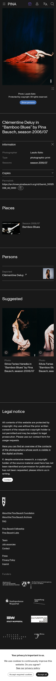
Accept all (42, 674)
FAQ (4, 521)
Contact (7, 479)
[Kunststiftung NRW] (39, 601)
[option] (28, 46)
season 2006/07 (38, 162)
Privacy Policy (8, 560)
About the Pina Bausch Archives (17, 517)
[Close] (52, 144)
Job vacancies (9, 544)
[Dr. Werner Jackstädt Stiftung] (39, 635)
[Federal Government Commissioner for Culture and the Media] (39, 584)
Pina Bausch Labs (10, 532)
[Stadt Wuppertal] (14, 618)
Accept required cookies (20, 674)
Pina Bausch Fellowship (13, 528)
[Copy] (20, 188)
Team (4, 540)
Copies (6, 173)
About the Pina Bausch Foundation (18, 513)
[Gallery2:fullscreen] (51, 89)
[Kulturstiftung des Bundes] (39, 618)
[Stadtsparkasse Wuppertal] (14, 601)
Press (5, 555)
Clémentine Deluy (13, 273)
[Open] (52, 173)
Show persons (28, 102)
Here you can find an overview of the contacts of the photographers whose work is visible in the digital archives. (26, 450)
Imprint (5, 564)
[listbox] (28, 46)
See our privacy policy (28, 668)
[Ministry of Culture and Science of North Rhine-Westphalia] (14, 584)
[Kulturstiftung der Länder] (14, 635)
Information (9, 144)
